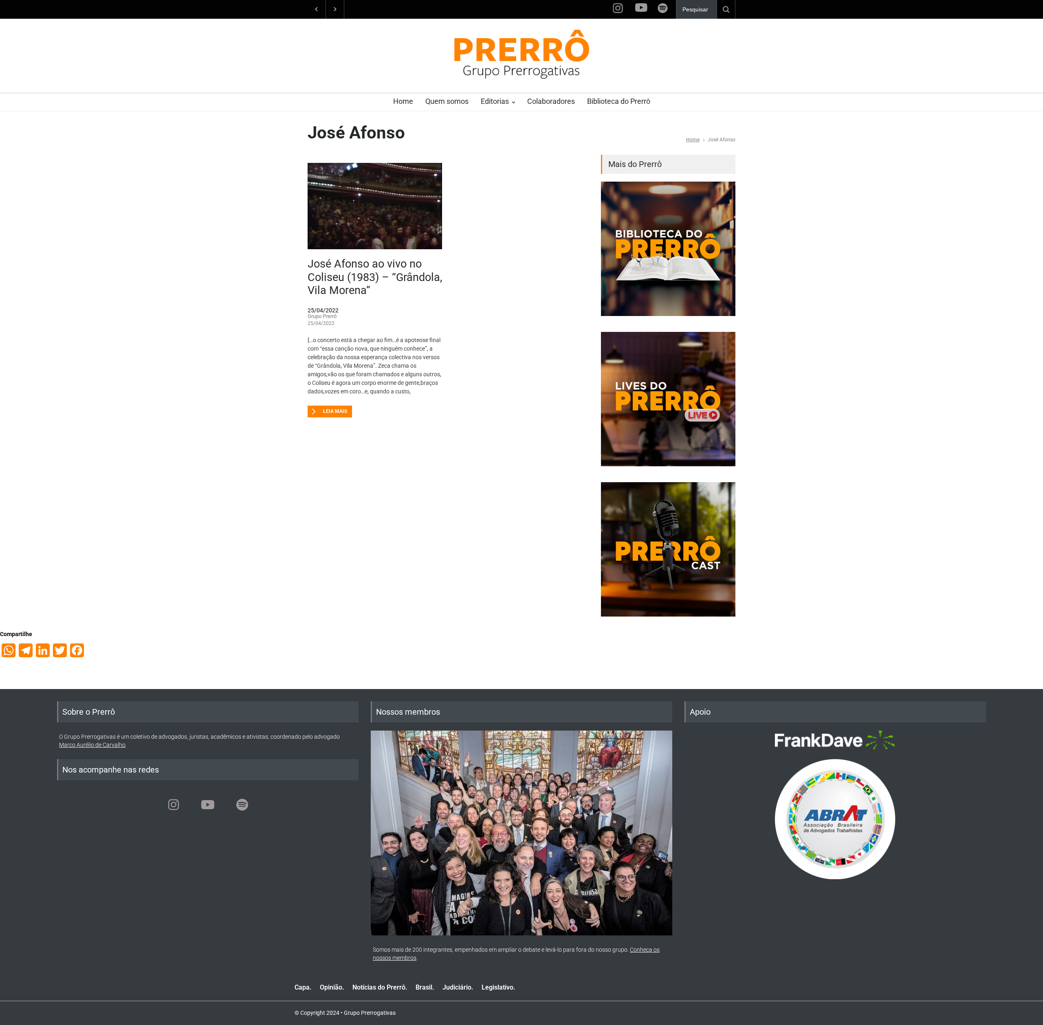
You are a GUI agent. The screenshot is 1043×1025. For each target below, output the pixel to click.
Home (403, 101)
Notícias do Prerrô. (379, 987)
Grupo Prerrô (322, 316)
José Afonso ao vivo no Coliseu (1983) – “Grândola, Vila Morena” (375, 277)
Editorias (495, 101)
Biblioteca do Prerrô (618, 101)
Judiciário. (457, 987)
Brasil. (425, 987)
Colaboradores (551, 101)
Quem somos (447, 101)
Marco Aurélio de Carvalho (92, 745)
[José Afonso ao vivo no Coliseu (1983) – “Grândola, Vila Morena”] (375, 206)
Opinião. (332, 987)
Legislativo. (498, 987)
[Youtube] (208, 804)
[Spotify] (242, 804)
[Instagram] (173, 804)
